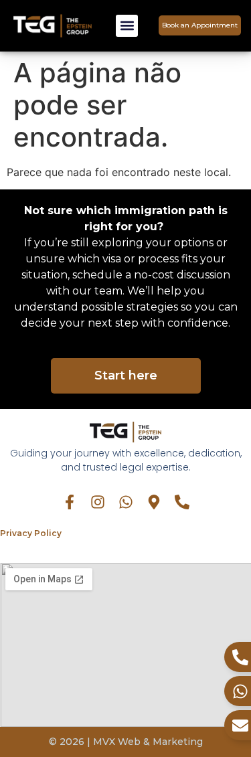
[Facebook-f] (69, 502)
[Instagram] (97, 502)
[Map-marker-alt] (154, 502)
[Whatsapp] (125, 502)
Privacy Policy (31, 533)
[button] (127, 26)
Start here (125, 375)
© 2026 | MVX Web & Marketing (126, 742)
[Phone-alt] (182, 502)
